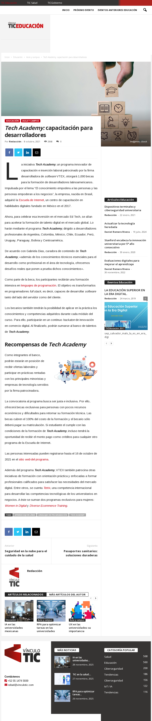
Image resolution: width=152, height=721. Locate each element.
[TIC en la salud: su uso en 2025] (62, 679)
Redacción (15, 141)
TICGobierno (55, 3)
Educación (18, 57)
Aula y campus (33, 57)
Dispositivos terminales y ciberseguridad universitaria (122, 208)
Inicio (65, 10)
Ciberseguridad (113, 668)
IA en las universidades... (81, 659)
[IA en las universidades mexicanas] (19, 610)
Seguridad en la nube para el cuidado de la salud (26, 553)
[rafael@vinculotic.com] (6, 684)
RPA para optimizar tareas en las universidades (49, 628)
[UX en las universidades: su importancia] (83, 610)
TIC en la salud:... (82, 674)
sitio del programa (33, 459)
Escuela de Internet (31, 200)
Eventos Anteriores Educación (117, 10)
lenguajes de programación (38, 285)
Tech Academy (77, 515)
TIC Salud (32, 3)
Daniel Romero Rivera (117, 231)
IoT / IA (108, 686)
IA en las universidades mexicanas (14, 628)
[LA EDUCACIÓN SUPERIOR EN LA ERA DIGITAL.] (126, 316)
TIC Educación (9, 3)
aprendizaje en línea (25, 515)
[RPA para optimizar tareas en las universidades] (51, 610)
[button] (145, 10)
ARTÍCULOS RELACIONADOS (25, 594)
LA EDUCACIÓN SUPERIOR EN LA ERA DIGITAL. (124, 292)
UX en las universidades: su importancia (80, 628)
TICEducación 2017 (114, 328)
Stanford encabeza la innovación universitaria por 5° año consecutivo (125, 243)
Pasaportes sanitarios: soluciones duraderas (81, 553)
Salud (107, 657)
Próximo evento (83, 10)
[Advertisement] (126, 170)
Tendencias (111, 674)
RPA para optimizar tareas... (83, 693)
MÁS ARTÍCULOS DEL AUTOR (67, 594)
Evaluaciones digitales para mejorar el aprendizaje (121, 262)
